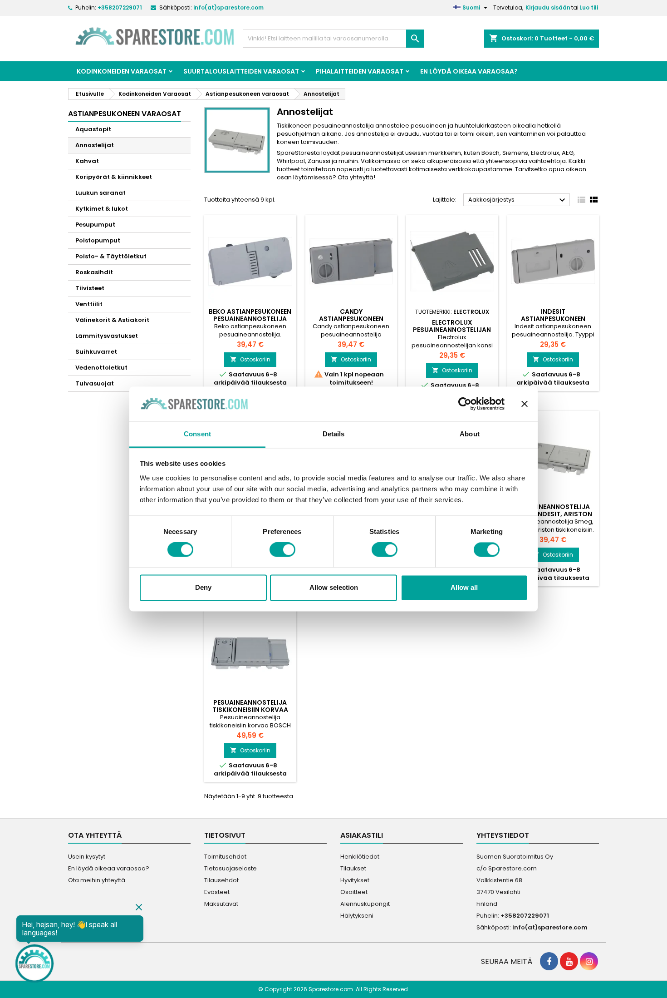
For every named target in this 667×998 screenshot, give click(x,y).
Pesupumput (95, 224)
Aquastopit (93, 129)
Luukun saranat (100, 192)
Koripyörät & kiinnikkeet (113, 177)
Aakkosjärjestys (518, 200)
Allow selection (333, 587)
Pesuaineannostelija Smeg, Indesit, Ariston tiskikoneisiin (553, 514)
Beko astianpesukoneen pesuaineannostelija (250, 315)
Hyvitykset (354, 880)
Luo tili (588, 7)
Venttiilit (89, 304)
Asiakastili (361, 835)
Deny (203, 587)
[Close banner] (524, 404)
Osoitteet (354, 892)
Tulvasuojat (94, 383)
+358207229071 (120, 7)
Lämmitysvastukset (106, 335)
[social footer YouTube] (569, 961)
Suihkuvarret (96, 351)
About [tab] (470, 434)
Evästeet (217, 892)
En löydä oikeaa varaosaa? (469, 71)
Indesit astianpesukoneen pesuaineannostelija (553, 319)
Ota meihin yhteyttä (96, 880)
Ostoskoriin (250, 359)
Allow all (464, 587)
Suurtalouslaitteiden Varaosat (241, 71)
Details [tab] (334, 434)
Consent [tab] (197, 434)
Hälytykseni (356, 915)
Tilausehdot (221, 880)
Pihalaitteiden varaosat (359, 71)
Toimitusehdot (225, 856)
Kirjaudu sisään (547, 7)
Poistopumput (97, 240)
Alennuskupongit (365, 903)
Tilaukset (353, 868)
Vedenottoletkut (101, 367)
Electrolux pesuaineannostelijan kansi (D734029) (452, 329)
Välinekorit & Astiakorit (112, 320)
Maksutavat (221, 903)
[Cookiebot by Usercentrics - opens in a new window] (465, 404)
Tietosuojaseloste (230, 868)
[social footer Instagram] (589, 961)
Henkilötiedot (359, 856)
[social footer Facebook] (549, 961)
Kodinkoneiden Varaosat (122, 71)
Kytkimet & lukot (101, 208)
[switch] (282, 550)
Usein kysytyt (86, 856)
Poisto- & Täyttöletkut (111, 256)
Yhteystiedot (502, 835)
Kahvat (87, 161)
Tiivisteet (89, 288)
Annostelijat (94, 145)
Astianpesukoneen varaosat (124, 114)
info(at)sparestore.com (228, 7)
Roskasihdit (94, 272)
